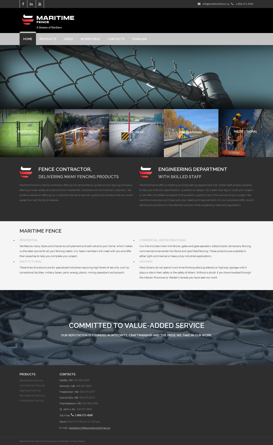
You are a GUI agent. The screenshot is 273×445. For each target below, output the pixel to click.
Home (27, 39)
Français (139, 39)
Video (68, 39)
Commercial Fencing (32, 385)
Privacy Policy (78, 441)
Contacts (116, 39)
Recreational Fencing (32, 395)
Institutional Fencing (32, 400)
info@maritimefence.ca (216, 4)
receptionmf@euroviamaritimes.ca (89, 427)
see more (27, 154)
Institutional (31, 261)
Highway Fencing (30, 390)
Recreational (175, 240)
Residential (29, 240)
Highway (146, 261)
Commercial (148, 240)
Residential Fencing (31, 380)
